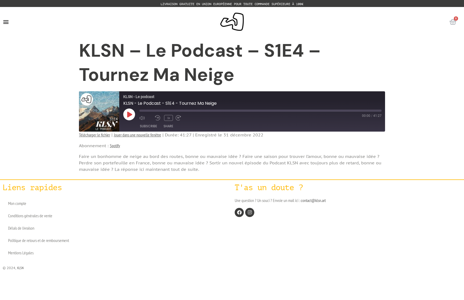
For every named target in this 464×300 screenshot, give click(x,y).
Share (168, 126)
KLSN (20, 268)
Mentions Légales (21, 252)
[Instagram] (249, 212)
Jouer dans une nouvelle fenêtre (137, 135)
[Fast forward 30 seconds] (182, 118)
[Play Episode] (129, 114)
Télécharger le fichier (94, 135)
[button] (5, 21)
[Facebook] (239, 212)
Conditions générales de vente (30, 215)
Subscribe (148, 126)
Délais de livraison (21, 228)
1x (168, 118)
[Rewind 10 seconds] (158, 118)
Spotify (115, 145)
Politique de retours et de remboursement (38, 240)
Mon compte (17, 203)
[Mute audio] (145, 118)
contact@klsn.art (313, 200)
